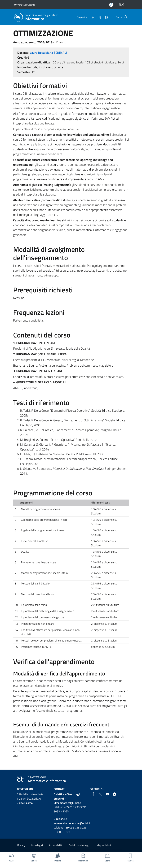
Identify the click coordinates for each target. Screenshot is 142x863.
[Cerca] (126, 17)
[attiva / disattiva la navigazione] (6, 17)
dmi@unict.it (83, 823)
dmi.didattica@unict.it (67, 803)
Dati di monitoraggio (79, 845)
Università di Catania (24, 4)
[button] (37, 4)
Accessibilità (55, 845)
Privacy (21, 845)
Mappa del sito (104, 845)
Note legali (37, 845)
